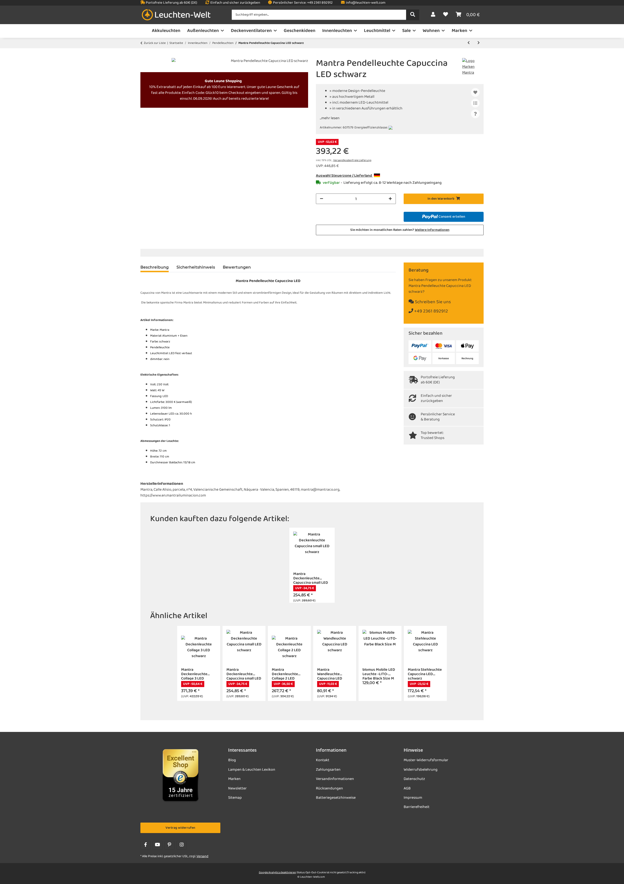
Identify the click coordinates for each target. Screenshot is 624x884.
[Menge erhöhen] (390, 199)
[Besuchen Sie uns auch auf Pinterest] (170, 845)
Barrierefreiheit (416, 807)
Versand (202, 856)
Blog (232, 760)
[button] (433, 14)
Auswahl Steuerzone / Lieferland (344, 176)
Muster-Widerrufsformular (426, 760)
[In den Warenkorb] (144, 55)
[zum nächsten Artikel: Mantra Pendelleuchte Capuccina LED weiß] (479, 43)
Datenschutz (414, 779)
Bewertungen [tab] (237, 267)
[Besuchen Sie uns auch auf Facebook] (145, 845)
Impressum (413, 798)
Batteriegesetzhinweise (336, 798)
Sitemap (235, 798)
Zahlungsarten (328, 770)
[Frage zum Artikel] (475, 113)
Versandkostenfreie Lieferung (352, 160)
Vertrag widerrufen (180, 828)
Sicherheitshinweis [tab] (195, 267)
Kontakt (322, 760)
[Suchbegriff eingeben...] (412, 15)
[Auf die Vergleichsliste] (475, 103)
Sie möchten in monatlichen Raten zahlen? (399, 230)
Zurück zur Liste (155, 43)
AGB (407, 788)
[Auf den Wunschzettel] (475, 92)
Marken (234, 779)
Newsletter (237, 788)
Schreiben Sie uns (432, 302)
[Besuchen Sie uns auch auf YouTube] (157, 845)
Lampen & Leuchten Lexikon (251, 770)
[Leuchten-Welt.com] (176, 15)
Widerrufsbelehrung (421, 770)
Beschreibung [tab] (154, 267)
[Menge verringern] (321, 199)
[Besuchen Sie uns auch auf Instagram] (181, 845)
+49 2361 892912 (430, 311)
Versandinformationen (335, 779)
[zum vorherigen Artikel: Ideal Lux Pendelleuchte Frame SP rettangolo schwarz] (469, 43)
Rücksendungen (329, 788)
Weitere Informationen (432, 230)
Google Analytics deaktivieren (277, 872)
